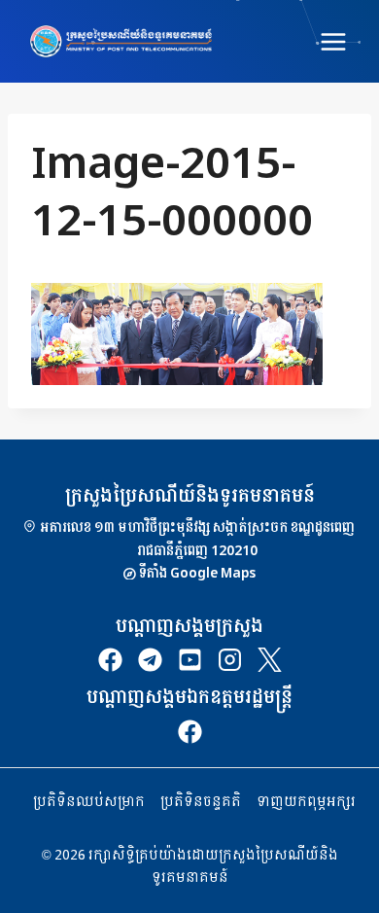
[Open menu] (333, 41)
